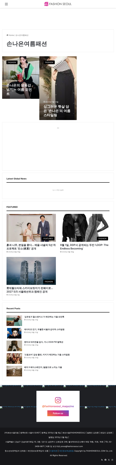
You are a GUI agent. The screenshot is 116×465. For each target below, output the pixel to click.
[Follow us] (58, 401)
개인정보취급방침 (66, 451)
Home (11, 35)
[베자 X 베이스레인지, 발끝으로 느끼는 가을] (14, 371)
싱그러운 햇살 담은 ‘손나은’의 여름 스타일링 (57, 110)
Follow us (58, 413)
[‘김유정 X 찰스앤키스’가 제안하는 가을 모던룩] (14, 320)
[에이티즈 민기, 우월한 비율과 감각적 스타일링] (14, 333)
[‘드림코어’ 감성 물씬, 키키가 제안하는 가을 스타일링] (14, 358)
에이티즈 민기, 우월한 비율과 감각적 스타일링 (44, 329)
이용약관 (53, 451)
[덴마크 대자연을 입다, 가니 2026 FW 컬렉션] (14, 346)
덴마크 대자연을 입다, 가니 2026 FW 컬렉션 (43, 342)
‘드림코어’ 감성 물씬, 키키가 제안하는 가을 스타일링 (47, 354)
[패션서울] (58, 4)
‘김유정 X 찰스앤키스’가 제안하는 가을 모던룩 (44, 316)
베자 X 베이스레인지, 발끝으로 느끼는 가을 (43, 367)
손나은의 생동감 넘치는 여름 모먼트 (19, 89)
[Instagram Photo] (10, 395)
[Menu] (6, 5)
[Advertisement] (53, 17)
